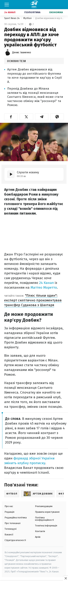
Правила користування (47, 512)
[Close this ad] (65, 578)
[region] (34, 590)
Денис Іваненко (21, 52)
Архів (37, 537)
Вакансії (9, 534)
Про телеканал (12, 523)
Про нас (9, 506)
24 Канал (9, 12)
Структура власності (15, 540)
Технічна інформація (46, 525)
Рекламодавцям (43, 506)
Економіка (56, 12)
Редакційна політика (16, 517)
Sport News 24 (12, 18)
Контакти (40, 531)
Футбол (27, 18)
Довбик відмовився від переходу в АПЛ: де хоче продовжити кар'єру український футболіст (49, 18)
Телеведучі (11, 528)
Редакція (9, 512)
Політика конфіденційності (44, 518)
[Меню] (7, 4)
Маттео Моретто (43, 287)
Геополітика (32, 12)
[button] (11, 116)
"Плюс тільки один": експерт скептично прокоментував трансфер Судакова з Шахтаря (33, 300)
